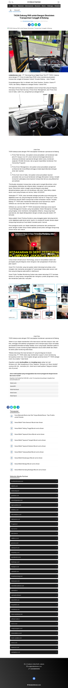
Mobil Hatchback (14, 389)
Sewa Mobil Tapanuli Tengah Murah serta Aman (30, 440)
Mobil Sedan (13, 392)
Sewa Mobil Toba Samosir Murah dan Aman (29, 422)
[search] (10, 2)
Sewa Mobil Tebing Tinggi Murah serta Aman (29, 428)
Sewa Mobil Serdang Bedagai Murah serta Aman (30, 470)
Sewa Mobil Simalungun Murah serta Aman (28, 458)
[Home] (9, 6)
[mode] (13, 2)
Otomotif (17, 10)
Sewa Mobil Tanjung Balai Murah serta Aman (29, 452)
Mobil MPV (13, 386)
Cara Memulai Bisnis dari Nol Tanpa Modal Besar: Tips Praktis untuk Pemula (35, 416)
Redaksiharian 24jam (28, 21)
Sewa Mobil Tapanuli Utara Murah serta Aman (29, 434)
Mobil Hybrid (13, 396)
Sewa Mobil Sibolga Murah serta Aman (27, 464)
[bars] (57, 2)
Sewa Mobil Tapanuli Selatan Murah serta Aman (30, 446)
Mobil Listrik (13, 383)
